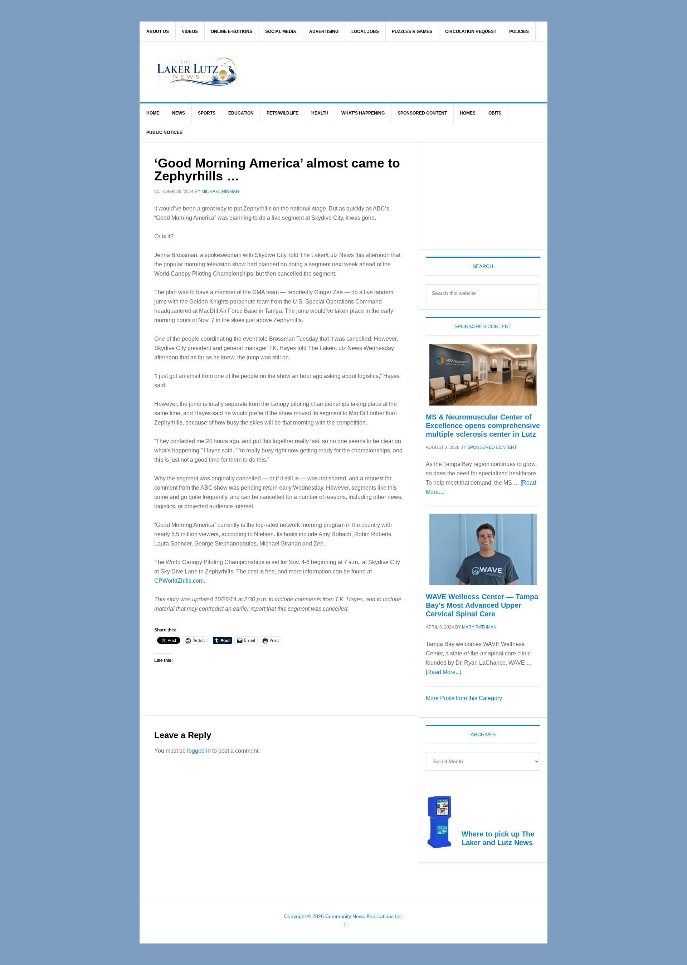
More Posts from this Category (464, 698)
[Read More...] (443, 672)
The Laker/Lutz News (361, 72)
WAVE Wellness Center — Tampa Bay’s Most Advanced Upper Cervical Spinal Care (482, 605)
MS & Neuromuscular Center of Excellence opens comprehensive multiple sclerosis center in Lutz (483, 425)
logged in (199, 751)
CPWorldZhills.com (179, 581)
